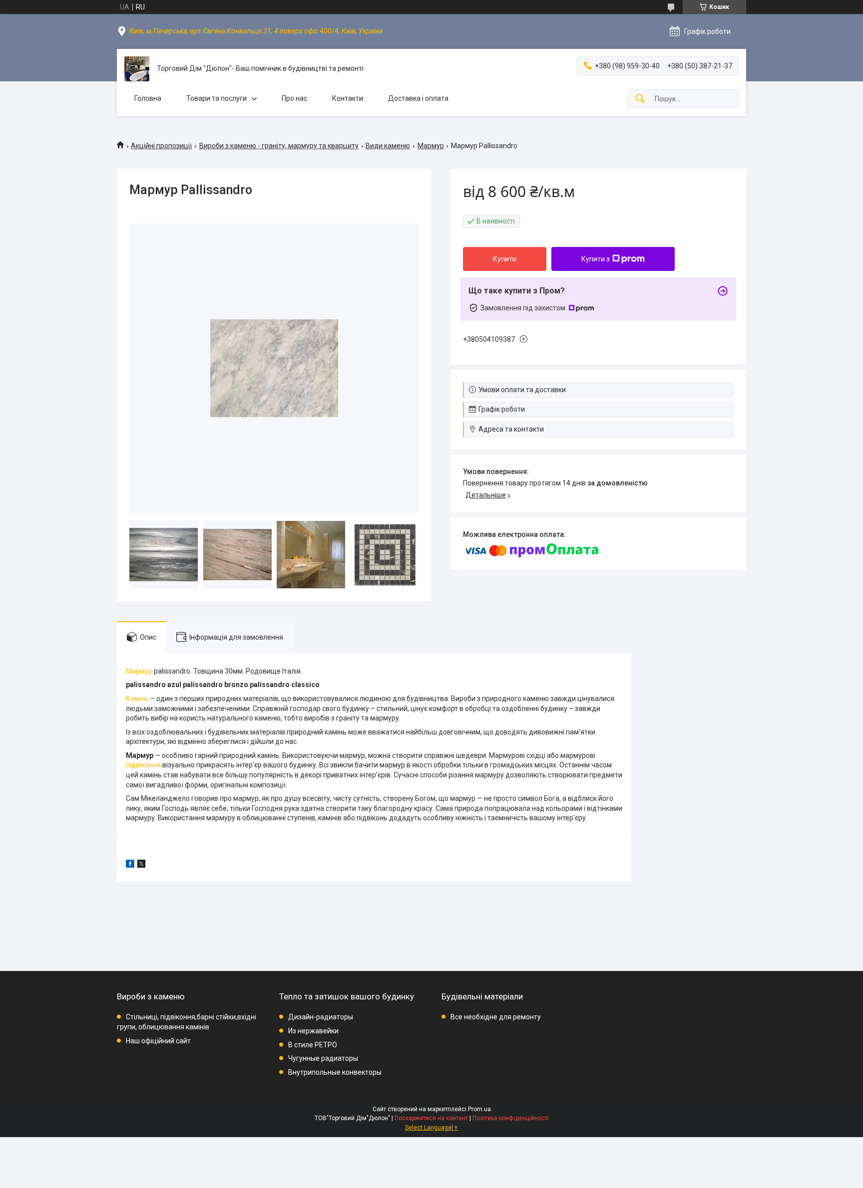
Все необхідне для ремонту (495, 1017)
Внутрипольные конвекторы (335, 1072)
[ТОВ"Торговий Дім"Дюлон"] (136, 68)
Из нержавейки (313, 1031)
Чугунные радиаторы (323, 1058)
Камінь (137, 699)
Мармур (431, 146)
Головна (147, 98)
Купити (504, 259)
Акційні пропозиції (161, 146)
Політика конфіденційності (510, 1118)
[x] (141, 865)
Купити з (595, 259)
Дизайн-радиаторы (320, 1017)
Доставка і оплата (418, 98)
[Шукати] (640, 99)
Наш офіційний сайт (158, 1041)
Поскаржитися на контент (431, 1118)
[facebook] (130, 865)
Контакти (347, 98)
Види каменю (388, 146)
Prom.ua (479, 1109)
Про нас (294, 98)
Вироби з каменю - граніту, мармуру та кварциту (279, 146)
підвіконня (143, 765)
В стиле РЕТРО (312, 1045)
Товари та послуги (216, 98)
